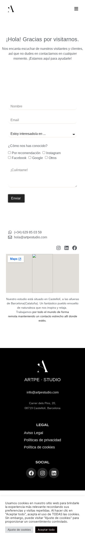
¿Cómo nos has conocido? (27, 146)
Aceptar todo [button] (46, 529)
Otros (53, 158)
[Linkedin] (66, 248)
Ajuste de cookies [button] (19, 529)
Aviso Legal (33, 433)
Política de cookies (39, 447)
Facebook (19, 158)
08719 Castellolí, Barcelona (42, 408)
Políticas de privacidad (42, 440)
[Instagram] (58, 248)
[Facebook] (74, 248)
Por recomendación (26, 153)
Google (37, 158)
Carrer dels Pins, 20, (42, 403)
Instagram (53, 153)
